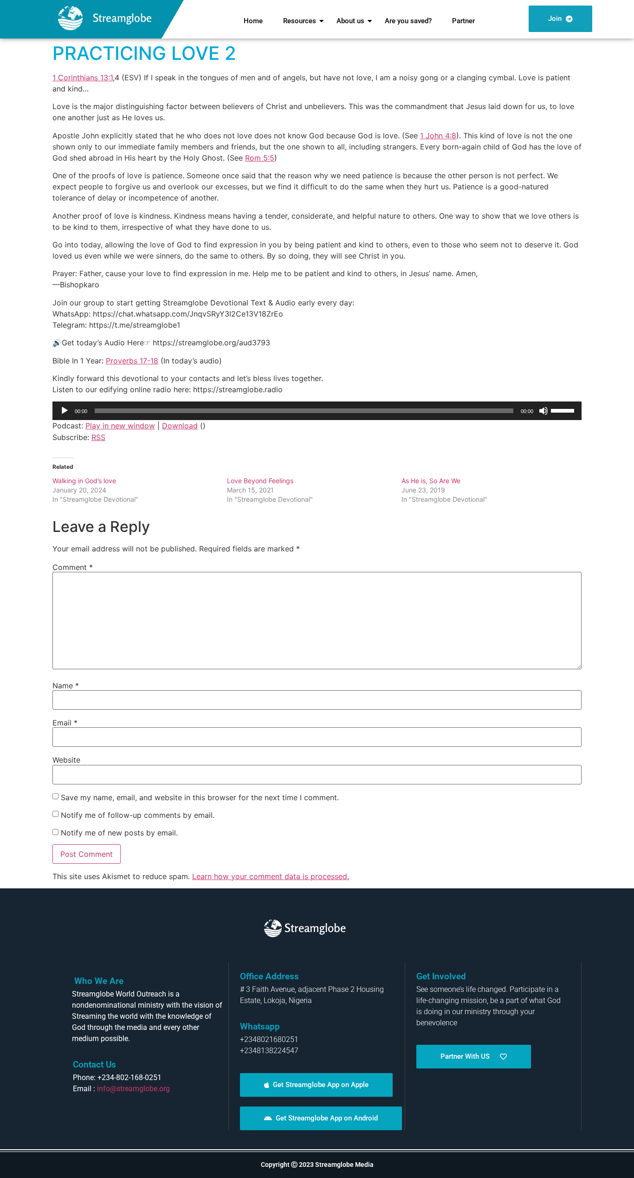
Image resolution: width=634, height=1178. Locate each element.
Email (65, 722)
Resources (299, 21)
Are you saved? (408, 21)
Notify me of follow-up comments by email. (137, 815)
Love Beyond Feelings (260, 481)
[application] (317, 410)
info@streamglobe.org (133, 1088)
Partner (463, 21)
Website (66, 760)
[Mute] (543, 410)
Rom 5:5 (259, 157)
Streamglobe (122, 18)
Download (180, 425)
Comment (72, 567)
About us (350, 21)
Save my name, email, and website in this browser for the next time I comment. (200, 797)
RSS (98, 437)
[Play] (64, 410)
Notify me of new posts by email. (119, 832)
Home (253, 21)
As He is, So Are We (430, 481)
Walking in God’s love (84, 481)
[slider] (564, 409)
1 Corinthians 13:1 (82, 77)
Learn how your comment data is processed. (270, 876)
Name (65, 685)
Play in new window (120, 425)
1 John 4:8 (438, 135)
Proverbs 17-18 (132, 360)
